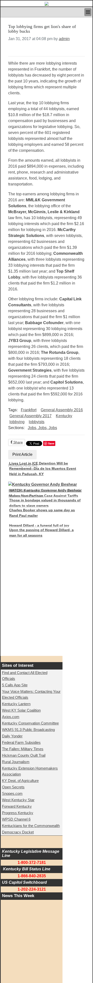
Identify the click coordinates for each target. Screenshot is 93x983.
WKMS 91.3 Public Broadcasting (28, 729)
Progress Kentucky (17, 813)
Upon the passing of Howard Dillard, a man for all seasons (41, 532)
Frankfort (28, 410)
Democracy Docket (18, 832)
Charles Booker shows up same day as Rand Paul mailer (42, 512)
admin (64, 39)
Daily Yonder (12, 736)
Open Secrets (13, 787)
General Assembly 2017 (30, 416)
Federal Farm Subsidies (21, 742)
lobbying (17, 422)
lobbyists (36, 422)
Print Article (22, 454)
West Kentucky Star (18, 800)
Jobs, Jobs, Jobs (42, 428)
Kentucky (64, 416)
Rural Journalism (16, 762)
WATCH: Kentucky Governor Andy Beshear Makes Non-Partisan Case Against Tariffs (45, 493)
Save (51, 443)
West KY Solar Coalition (21, 710)
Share (17, 442)
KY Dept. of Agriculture (20, 780)
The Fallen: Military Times (22, 749)
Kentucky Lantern (16, 704)
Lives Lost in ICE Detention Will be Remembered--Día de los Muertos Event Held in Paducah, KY (42, 468)
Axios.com (10, 717)
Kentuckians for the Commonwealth (31, 826)
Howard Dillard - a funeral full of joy (39, 525)
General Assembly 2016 (62, 410)
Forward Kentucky (17, 806)
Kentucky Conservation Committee (30, 723)
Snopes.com (12, 793)
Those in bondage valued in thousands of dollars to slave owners (45, 503)
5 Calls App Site (15, 685)
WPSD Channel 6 (16, 819)
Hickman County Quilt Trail (23, 755)
